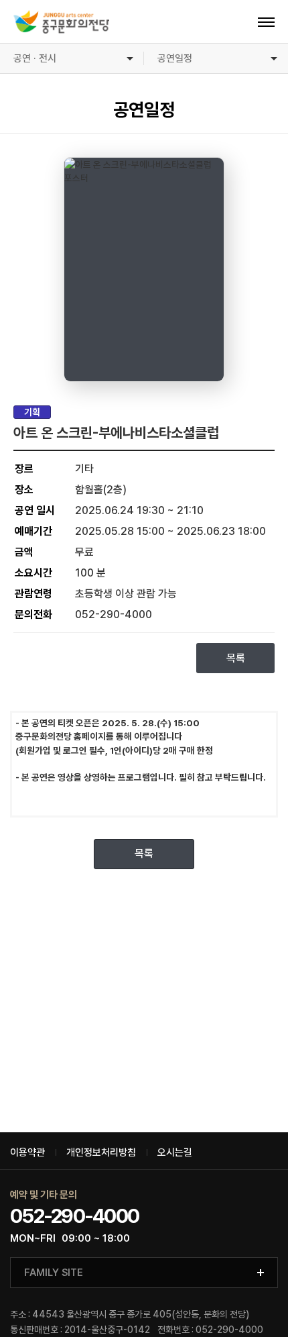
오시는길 (174, 1153)
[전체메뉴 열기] (266, 22)
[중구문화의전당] (61, 22)
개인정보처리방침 (101, 1153)
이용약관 (27, 1153)
